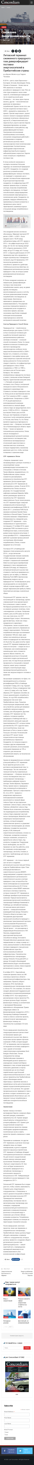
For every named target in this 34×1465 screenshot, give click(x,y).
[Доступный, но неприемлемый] (24, 1314)
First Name (7, 1417)
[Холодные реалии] (9, 1314)
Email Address (9, 1412)
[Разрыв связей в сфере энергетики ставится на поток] (24, 1291)
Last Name (7, 1423)
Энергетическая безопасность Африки (6, 1273)
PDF (17, 1394)
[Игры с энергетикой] (9, 1291)
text (6, 1434)
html (6, 1432)
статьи (4, 27)
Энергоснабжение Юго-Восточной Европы (27, 1273)
